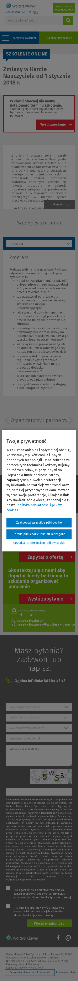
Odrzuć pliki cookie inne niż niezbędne (38, 534)
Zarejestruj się (15, 12)
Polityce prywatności (48, 866)
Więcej (58, 204)
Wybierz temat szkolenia (25, 717)
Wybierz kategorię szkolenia (27, 727)
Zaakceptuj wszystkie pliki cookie (39, 522)
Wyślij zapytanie (53, 124)
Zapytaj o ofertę (45, 557)
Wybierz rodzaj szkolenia (25, 707)
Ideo (72, 972)
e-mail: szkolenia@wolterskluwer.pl (38, 957)
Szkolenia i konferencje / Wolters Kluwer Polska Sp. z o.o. (21, 6)
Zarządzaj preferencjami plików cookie (29, 972)
